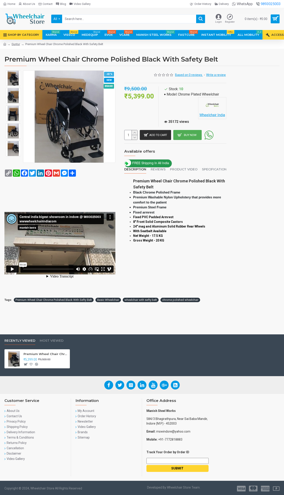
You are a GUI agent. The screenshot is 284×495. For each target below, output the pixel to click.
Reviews (158, 169)
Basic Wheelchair (108, 299)
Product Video (183, 169)
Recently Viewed (19, 341)
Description (135, 169)
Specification (214, 169)
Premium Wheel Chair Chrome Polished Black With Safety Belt (46, 354)
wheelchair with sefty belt (140, 299)
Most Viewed (51, 341)
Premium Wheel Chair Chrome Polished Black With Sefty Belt (54, 299)
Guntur (16, 44)
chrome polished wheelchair (180, 299)
